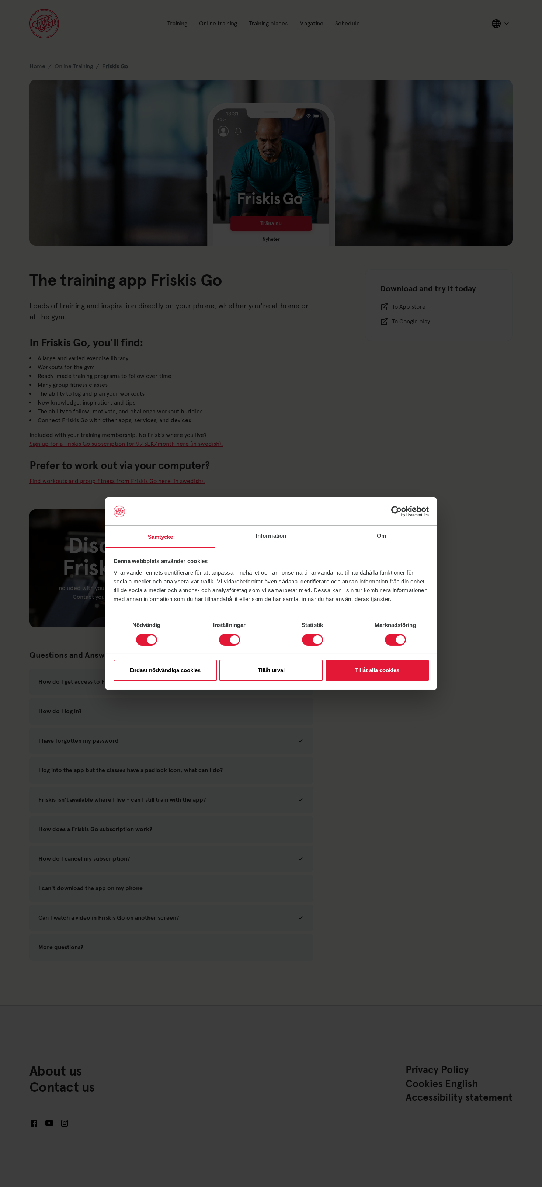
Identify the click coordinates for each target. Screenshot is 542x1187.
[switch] (229, 640)
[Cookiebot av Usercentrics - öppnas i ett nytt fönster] (396, 511)
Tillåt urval (271, 670)
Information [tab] (271, 535)
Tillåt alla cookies (377, 670)
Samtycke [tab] (160, 537)
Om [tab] (381, 535)
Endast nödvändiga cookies (165, 670)
